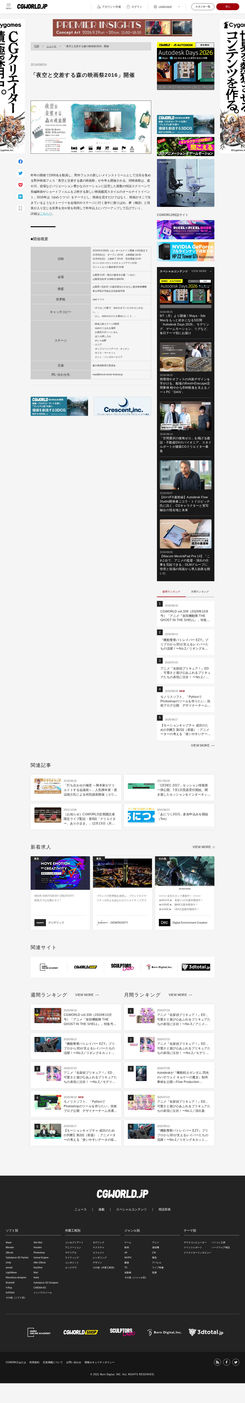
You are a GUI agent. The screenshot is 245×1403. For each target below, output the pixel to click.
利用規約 (34, 1362)
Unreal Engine (41, 1257)
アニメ (155, 1242)
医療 (154, 1272)
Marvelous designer (16, 1277)
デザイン (97, 1262)
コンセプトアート (74, 1242)
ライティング (72, 1257)
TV (125, 1267)
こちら (44, 213)
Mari (35, 1272)
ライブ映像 (158, 1267)
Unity (8, 1262)
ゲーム (127, 1242)
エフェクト (98, 1252)
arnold (9, 1267)
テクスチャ (98, 1247)
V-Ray (9, 1287)
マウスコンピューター (195, 1242)
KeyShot (37, 1267)
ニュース (51, 46)
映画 (126, 1247)
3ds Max (37, 1242)
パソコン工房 (218, 1242)
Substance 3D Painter (17, 1257)
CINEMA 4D (39, 1287)
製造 (154, 1257)
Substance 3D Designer (45, 1282)
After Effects (39, 1262)
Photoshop (39, 1252)
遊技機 (155, 1247)
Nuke (36, 1277)
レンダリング (100, 1257)
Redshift (10, 1282)
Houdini (37, 1247)
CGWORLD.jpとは (16, 1362)
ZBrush (9, 1252)
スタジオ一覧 (202, 6)
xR (125, 1252)
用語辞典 (164, 1209)
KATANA (10, 1292)
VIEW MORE (199, 271)
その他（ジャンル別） (135, 1277)
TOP (36, 46)
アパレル (156, 1262)
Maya (8, 1242)
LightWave (11, 1272)
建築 (126, 1262)
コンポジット (72, 1262)
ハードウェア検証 (221, 1247)
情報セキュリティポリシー (99, 1362)
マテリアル (71, 1252)
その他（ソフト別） (16, 1297)
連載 (101, 1209)
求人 (227, 6)
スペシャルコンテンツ (131, 1209)
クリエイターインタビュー (197, 1252)
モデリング (98, 1242)
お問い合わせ (73, 1362)
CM (154, 1252)
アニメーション (73, 1247)
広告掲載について (53, 1362)
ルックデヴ (71, 1267)
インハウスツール (42, 1292)
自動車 (127, 1272)
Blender (10, 1247)
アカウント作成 (111, 6)
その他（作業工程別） (104, 1267)
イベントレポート (193, 1247)
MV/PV (127, 1257)
